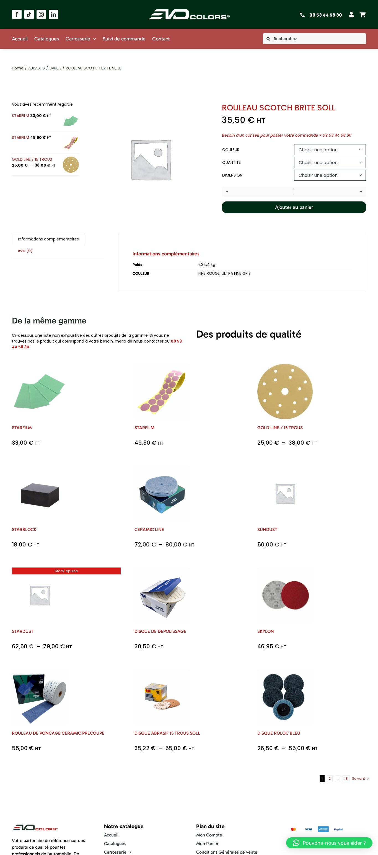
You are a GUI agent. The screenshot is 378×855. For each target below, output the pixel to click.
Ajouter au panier (294, 207)
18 (346, 778)
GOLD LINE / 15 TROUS (280, 427)
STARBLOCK (24, 529)
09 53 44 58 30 (325, 15)
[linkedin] (53, 14)
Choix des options (39, 389)
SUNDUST (267, 529)
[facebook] (17, 14)
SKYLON (265, 631)
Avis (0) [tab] (25, 250)
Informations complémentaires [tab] (48, 239)
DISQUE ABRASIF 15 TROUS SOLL (167, 733)
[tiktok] (29, 14)
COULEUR (230, 149)
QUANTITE (231, 162)
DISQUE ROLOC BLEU (278, 733)
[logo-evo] (189, 9)
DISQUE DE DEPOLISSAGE (160, 631)
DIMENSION (232, 175)
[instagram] (41, 14)
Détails (44, 395)
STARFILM (22, 427)
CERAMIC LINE (149, 529)
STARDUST (22, 631)
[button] (329, 842)
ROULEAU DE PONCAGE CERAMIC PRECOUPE (58, 733)
